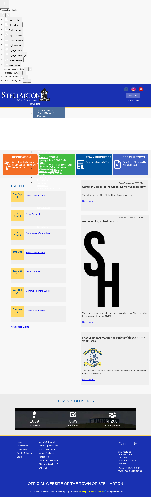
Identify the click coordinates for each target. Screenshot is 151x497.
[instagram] (134, 89)
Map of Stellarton (47, 453)
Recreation (44, 456)
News (137, 100)
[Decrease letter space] (25, 81)
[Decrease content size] (26, 69)
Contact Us (132, 95)
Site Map (129, 100)
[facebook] (127, 89)
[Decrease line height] (22, 77)
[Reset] (2, 15)
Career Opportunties (48, 445)
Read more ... (88, 201)
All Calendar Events (20, 326)
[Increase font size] (24, 73)
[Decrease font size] (20, 73)
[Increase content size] (30, 69)
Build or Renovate (47, 449)
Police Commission (35, 194)
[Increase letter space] (29, 81)
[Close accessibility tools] (7, 15)
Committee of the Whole (38, 233)
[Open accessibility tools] (4, 4)
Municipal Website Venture (91, 491)
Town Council (33, 214)
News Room (22, 445)
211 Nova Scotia (46, 464)
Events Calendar (24, 453)
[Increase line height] (26, 77)
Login (19, 456)
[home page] (25, 95)
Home (19, 442)
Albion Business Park (48, 460)
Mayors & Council (47, 442)
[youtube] (142, 89)
